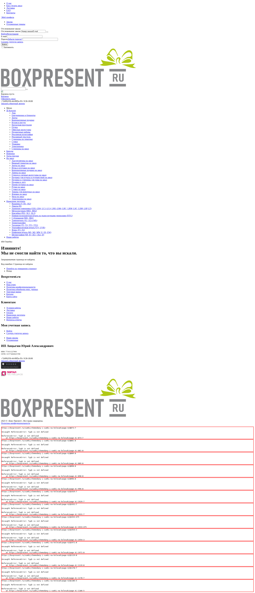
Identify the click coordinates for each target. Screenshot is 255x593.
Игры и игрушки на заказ (23, 168)
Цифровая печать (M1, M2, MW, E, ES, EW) (31, 232)
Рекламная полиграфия (22, 134)
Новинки (10, 153)
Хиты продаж (12, 156)
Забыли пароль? (15, 39)
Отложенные (12, 340)
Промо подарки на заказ (23, 184)
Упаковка (16, 144)
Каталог (10, 294)
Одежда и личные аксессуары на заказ (29, 175)
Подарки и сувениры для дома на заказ (29, 180)
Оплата (9, 312)
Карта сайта (11, 296)
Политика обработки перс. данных (22, 289)
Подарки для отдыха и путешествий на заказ (32, 177)
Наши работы (12, 237)
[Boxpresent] (68, 86)
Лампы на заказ (19, 173)
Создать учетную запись (12, 42)
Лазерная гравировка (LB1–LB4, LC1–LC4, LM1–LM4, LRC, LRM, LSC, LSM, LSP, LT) (52, 208)
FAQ (8, 10)
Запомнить (9, 47)
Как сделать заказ (14, 6)
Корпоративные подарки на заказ (27, 170)
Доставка (10, 8)
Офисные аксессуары (21, 130)
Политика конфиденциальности (20, 287)
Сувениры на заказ (20, 149)
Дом (14, 113)
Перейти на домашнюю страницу (21, 268)
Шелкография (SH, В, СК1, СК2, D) (28, 235)
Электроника (18, 146)
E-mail (4, 36)
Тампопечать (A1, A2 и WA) (24, 220)
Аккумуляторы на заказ (22, 161)
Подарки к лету (19, 182)
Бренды (9, 151)
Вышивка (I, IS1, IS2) (21, 204)
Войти (4, 34)
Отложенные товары (15, 24)
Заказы (9, 22)
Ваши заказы (12, 338)
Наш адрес (11, 284)
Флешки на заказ (19, 194)
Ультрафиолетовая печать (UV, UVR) (28, 227)
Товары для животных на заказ (26, 192)
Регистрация (12, 34)
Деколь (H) (17, 206)
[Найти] (27, 89)
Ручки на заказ (18, 187)
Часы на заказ (18, 196)
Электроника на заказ (21, 199)
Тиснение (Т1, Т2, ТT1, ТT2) (25, 225)
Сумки (15, 141)
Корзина (5, 96)
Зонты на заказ (18, 165)
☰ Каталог (11, 110)
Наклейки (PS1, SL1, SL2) (23, 213)
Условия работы (13, 308)
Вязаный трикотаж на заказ (24, 163)
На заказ (10, 158)
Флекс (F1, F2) (18, 230)
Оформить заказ (8, 99)
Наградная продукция (22, 125)
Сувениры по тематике (22, 139)
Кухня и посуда (19, 122)
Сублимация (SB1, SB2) (22, 218)
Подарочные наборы (21, 132)
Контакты (10, 13)
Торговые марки (13, 292)
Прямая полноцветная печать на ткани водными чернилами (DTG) (42, 216)
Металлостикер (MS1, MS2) (24, 211)
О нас (9, 3)
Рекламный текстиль (21, 137)
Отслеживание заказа (10, 31)
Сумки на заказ (19, 189)
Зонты (14, 118)
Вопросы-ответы (14, 320)
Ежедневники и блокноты (23, 115)
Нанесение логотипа (15, 201)
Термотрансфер (19, 223)
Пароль (4, 39)
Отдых (15, 127)
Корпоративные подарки (23, 120)
